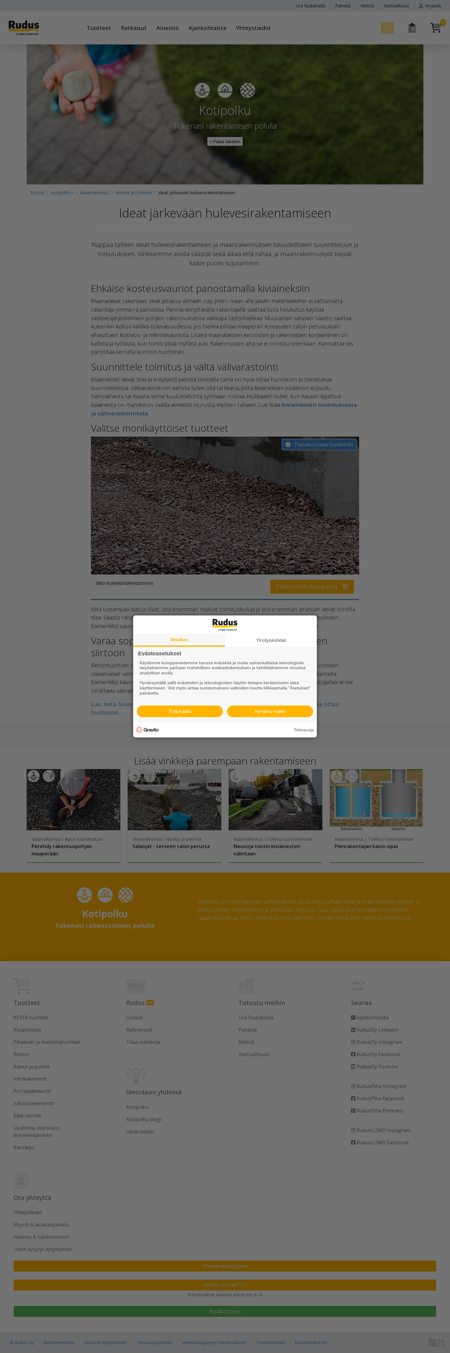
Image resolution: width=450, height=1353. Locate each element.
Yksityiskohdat (271, 640)
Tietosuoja (304, 729)
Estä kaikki (180, 711)
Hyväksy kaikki (270, 711)
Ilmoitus (179, 639)
